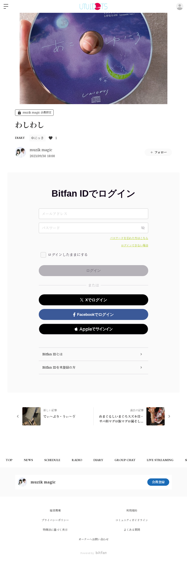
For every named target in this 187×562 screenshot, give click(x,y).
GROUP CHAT (124, 460)
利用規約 (131, 510)
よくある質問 (132, 530)
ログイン (179, 6)
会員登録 (158, 482)
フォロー (160, 152)
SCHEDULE (52, 460)
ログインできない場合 (134, 245)
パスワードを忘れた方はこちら (129, 238)
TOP (9, 460)
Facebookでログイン (95, 314)
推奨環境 (55, 510)
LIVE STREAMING (160, 460)
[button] (93, 329)
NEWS (28, 460)
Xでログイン (96, 300)
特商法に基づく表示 (55, 530)
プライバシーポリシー (55, 520)
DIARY (20, 138)
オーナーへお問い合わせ (93, 539)
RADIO (77, 460)
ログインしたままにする (68, 254)
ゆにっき (37, 138)
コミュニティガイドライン (131, 520)
